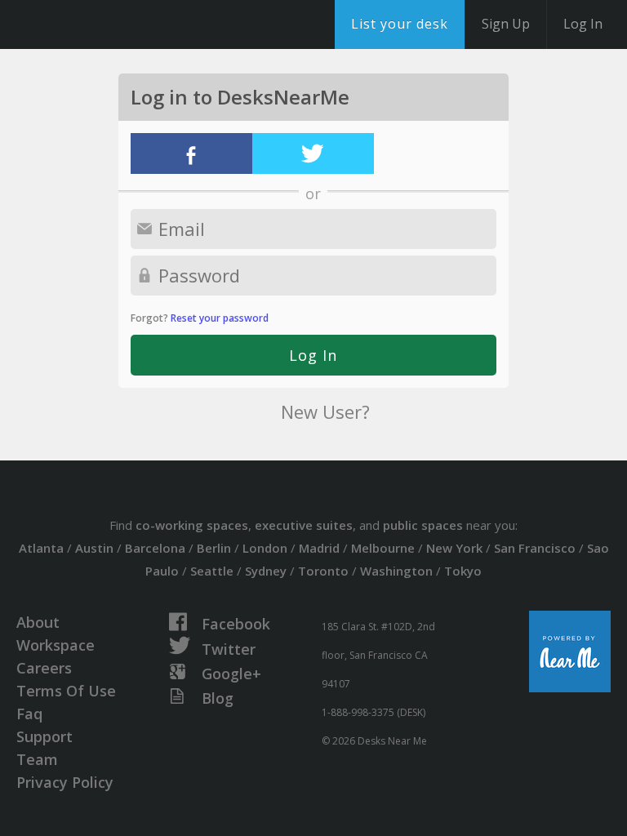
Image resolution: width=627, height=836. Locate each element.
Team (37, 759)
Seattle (211, 571)
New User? (325, 411)
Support (44, 736)
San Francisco (535, 548)
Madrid (319, 548)
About (38, 622)
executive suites (304, 525)
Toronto (323, 571)
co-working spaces (192, 525)
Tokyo (463, 571)
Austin (94, 548)
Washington (396, 571)
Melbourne (383, 548)
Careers (44, 668)
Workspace (55, 645)
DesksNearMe (113, 24)
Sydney (266, 571)
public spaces (423, 525)
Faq (29, 713)
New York (454, 548)
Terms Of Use (66, 690)
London (264, 548)
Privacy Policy (64, 782)
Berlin (214, 548)
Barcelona (155, 548)
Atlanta (41, 548)
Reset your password (220, 318)
